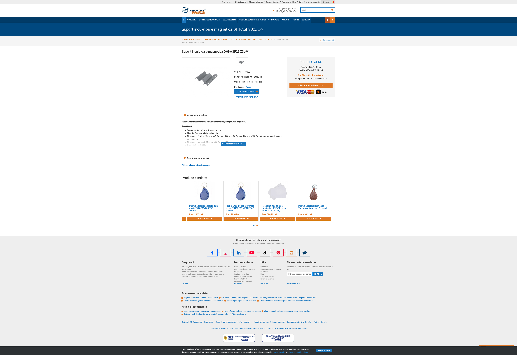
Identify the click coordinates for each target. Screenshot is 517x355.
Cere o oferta (226, 2)
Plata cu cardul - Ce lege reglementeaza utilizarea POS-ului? (287, 311)
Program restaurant (228, 322)
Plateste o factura (256, 2)
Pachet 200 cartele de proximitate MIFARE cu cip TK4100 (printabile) (274, 208)
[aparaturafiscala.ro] (206, 11)
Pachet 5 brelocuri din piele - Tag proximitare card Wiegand (312, 207)
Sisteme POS (187, 322)
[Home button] (184, 20)
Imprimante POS (240, 279)
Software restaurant (277, 322)
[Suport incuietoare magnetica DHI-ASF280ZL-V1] (242, 62)
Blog (294, 2)
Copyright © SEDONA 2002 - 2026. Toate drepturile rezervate (230, 328)
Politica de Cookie (278, 352)
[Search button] (332, 10)
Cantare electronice (244, 322)
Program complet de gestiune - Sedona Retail (201, 298)
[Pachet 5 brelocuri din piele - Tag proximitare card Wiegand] (313, 191)
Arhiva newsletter (293, 284)
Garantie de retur (272, 2)
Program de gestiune (212, 322)
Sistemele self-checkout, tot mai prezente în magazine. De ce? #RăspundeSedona (215, 314)
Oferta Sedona (240, 2)
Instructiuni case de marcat (271, 269)
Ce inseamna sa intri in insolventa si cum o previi (202, 311)
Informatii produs (196, 115)
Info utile (295, 20)
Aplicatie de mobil (320, 322)
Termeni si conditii (300, 328)
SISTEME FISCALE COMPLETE (209, 20)
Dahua (248, 87)
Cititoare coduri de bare (243, 276)
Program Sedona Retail (243, 281)
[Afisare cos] (332, 20)
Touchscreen (198, 322)
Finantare (285, 2)
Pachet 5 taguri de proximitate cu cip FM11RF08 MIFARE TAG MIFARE (240, 208)
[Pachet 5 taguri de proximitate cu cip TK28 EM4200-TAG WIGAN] (204, 191)
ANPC (255, 328)
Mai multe (238, 284)
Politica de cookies (264, 328)
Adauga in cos (203, 219)
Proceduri (264, 267)
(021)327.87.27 (286, 11)
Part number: (240, 77)
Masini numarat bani (261, 322)
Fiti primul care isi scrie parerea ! (196, 165)
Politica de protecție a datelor (283, 328)
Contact (302, 2)
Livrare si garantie (267, 279)
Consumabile (273, 20)
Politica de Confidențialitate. (298, 352)
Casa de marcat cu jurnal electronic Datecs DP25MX (203, 301)
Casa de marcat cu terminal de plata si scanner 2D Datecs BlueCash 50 (286, 301)
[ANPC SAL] (239, 338)
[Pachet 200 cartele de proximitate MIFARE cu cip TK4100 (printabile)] (277, 191)
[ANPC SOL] (278, 338)
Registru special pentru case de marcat (241, 301)
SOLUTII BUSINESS (229, 20)
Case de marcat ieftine (295, 322)
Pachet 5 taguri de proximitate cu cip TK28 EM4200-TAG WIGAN (203, 208)
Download (264, 272)
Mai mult (185, 284)
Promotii (285, 20)
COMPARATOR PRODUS (246, 97)
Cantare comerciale (241, 274)
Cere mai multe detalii (245, 91)
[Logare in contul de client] (327, 20)
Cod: (236, 72)
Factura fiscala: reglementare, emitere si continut (242, 311)
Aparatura (191, 20)
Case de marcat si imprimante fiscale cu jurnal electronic (244, 269)
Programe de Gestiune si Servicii (252, 20)
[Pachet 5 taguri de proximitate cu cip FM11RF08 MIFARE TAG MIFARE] (241, 191)
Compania (306, 20)
